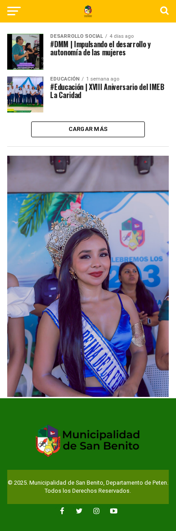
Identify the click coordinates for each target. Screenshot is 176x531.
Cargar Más (88, 129)
